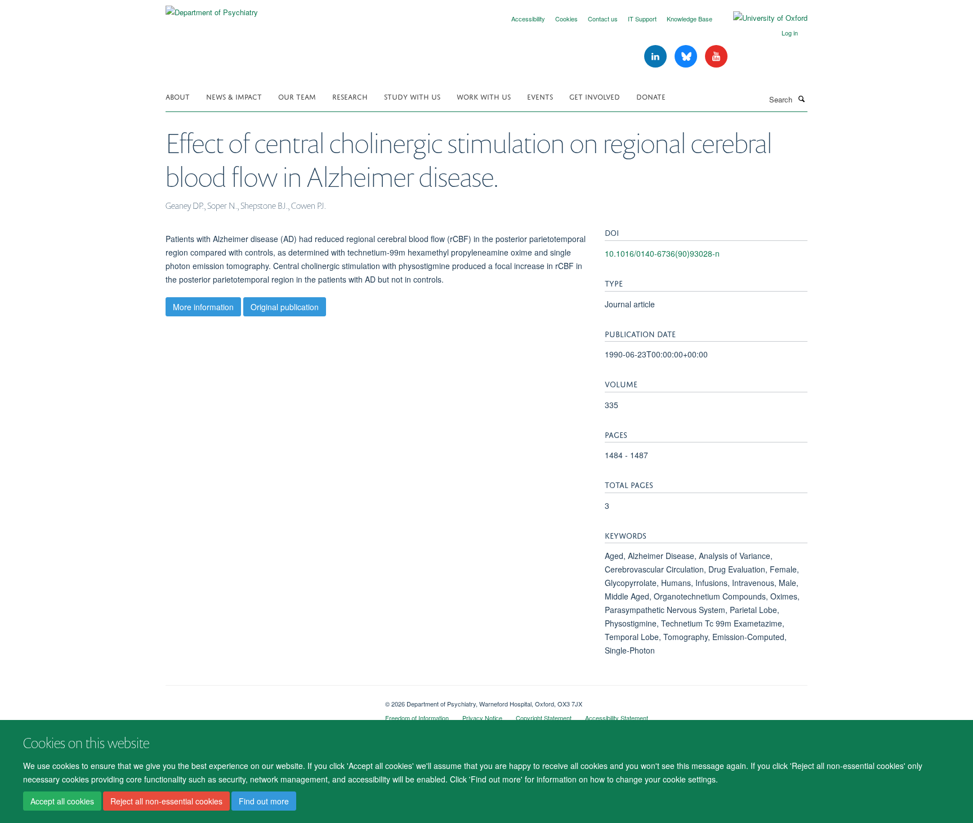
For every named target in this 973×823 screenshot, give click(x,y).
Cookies (566, 18)
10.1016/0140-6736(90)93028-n (662, 253)
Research (350, 96)
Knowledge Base (689, 18)
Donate (651, 96)
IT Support (642, 18)
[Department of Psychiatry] (212, 8)
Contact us (603, 18)
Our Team (297, 96)
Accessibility (528, 18)
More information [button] (203, 306)
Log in (790, 32)
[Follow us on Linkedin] (656, 56)
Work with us (484, 96)
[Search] (801, 98)
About (178, 96)
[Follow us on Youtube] (716, 56)
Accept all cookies (62, 801)
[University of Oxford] (761, 18)
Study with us (412, 96)
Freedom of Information (417, 717)
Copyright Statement (544, 717)
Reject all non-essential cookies (166, 801)
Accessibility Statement (616, 717)
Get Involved (594, 96)
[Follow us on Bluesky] (687, 56)
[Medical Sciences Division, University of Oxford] (267, 700)
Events (540, 96)
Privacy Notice (482, 717)
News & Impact (234, 96)
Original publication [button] (285, 306)
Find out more (264, 801)
